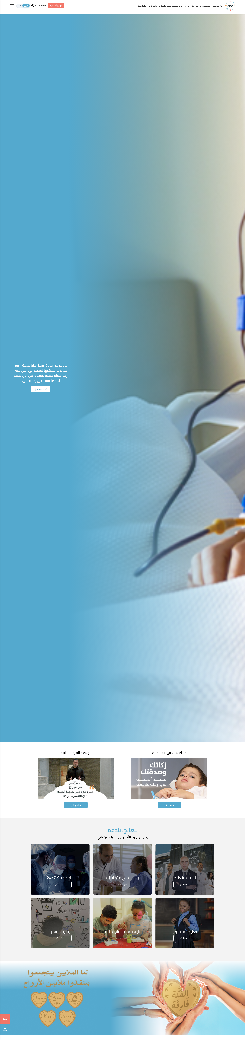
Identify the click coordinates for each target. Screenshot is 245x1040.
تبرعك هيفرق (40, 389)
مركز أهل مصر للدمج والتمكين (170, 6)
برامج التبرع (153, 6)
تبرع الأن (5, 1019)
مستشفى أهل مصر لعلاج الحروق (197, 6)
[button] (23, 6)
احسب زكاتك (5, 1029)
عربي (26, 5)
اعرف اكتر (184, 884)
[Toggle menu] (12, 5)
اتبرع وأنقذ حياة (56, 5)
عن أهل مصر (217, 6)
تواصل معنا (142, 6)
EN (20, 5)
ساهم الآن (169, 805)
